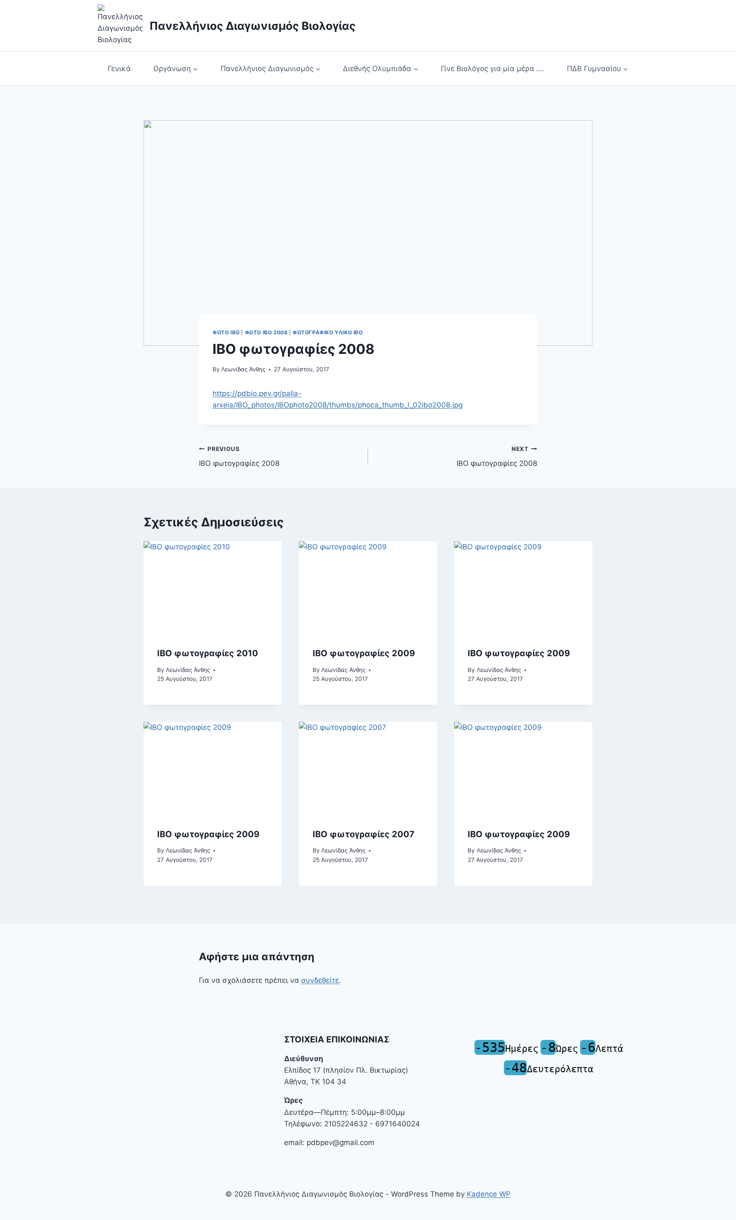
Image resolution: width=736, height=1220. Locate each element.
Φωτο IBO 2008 (266, 332)
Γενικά (119, 68)
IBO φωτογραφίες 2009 (364, 653)
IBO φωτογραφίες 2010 (207, 653)
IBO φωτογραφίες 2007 (363, 834)
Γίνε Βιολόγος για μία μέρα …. (492, 68)
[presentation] (213, 587)
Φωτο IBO (226, 332)
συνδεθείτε (320, 980)
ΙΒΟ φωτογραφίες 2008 (239, 456)
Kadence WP (489, 1194)
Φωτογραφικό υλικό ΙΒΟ (328, 332)
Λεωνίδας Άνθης (243, 369)
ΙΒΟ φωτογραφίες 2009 (519, 653)
